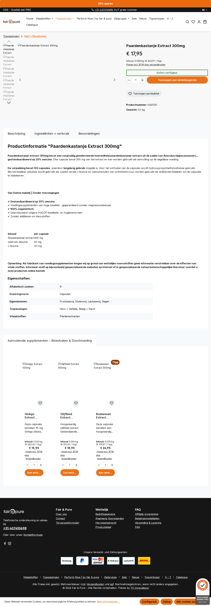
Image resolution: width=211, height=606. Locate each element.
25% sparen (105, 3)
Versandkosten (95, 584)
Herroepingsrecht (105, 522)
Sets (124, 577)
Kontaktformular (33, 534)
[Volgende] (114, 80)
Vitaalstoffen (30, 577)
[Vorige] (20, 80)
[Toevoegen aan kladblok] (40, 403)
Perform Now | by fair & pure (81, 577)
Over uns (61, 514)
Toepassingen (51, 577)
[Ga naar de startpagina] (11, 21)
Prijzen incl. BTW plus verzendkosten (145, 64)
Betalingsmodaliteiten (147, 518)
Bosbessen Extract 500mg (103, 415)
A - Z (168, 577)
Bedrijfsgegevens (105, 514)
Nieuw (135, 577)
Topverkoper (152, 577)
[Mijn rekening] (199, 22)
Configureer (149, 601)
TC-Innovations (140, 587)
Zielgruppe (110, 577)
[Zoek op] (187, 22)
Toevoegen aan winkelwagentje (177, 80)
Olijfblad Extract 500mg (66, 415)
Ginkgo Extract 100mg (30, 415)
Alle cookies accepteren (191, 601)
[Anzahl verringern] (129, 80)
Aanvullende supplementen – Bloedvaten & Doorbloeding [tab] (50, 340)
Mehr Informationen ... (108, 601)
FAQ (137, 527)
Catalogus (182, 577)
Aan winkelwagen (35, 472)
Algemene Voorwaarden (109, 518)
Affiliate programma (146, 514)
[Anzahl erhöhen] (142, 80)
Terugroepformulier (67, 522)
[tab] (16, 133)
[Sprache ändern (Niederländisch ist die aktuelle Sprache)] (205, 10)
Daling (167, 601)
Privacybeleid (103, 527)
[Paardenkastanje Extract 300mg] (67, 77)
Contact (60, 518)
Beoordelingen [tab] (89, 133)
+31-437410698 (104, 9)
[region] (61, 80)
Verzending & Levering (148, 522)
